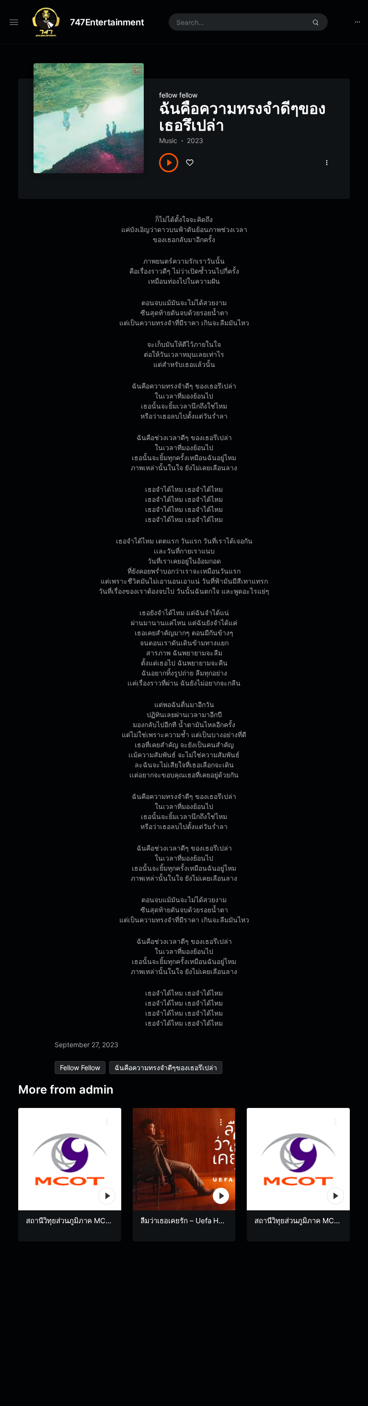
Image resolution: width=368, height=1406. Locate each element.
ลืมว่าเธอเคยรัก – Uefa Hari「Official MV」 (183, 1225)
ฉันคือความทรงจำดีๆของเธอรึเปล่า (166, 1067)
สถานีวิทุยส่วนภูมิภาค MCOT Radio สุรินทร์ (296, 1225)
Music (168, 140)
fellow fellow (178, 95)
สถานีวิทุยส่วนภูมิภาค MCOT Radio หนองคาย (68, 1225)
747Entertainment (107, 22)
